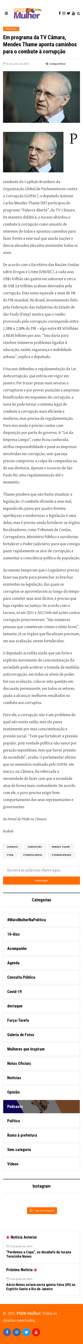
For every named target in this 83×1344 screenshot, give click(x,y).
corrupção (35, 847)
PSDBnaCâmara (61, 855)
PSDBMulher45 (32, 855)
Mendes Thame (61, 847)
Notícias (11, 29)
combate (12, 847)
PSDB (10, 855)
